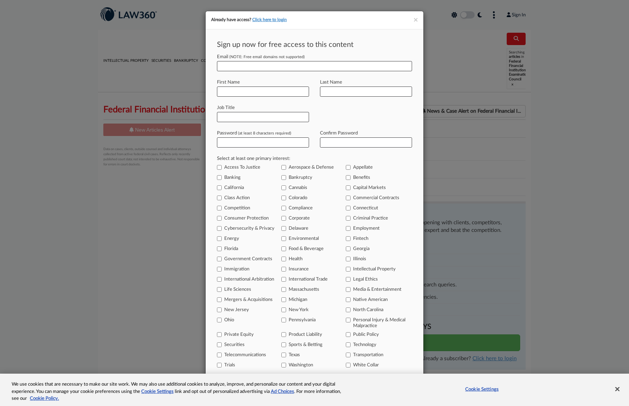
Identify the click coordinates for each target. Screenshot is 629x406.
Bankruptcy (300, 177)
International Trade (308, 279)
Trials (229, 365)
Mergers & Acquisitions (248, 299)
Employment (366, 228)
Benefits (361, 177)
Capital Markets (369, 187)
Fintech (360, 238)
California (234, 187)
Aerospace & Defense (311, 167)
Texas (294, 355)
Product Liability (305, 334)
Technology (364, 344)
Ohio (229, 320)
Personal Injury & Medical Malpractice (379, 323)
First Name (228, 82)
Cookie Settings (157, 391)
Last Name (331, 82)
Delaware (298, 228)
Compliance (301, 208)
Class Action (237, 198)
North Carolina (368, 309)
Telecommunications (245, 355)
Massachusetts (304, 289)
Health (295, 259)
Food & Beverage (306, 248)
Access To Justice (242, 167)
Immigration (236, 269)
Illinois (359, 259)
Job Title (226, 107)
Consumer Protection (246, 218)
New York (299, 309)
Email (261, 57)
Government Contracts (248, 259)
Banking (232, 177)
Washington (301, 365)
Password (254, 133)
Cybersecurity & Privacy (249, 228)
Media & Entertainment (377, 289)
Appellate (363, 167)
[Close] (617, 389)
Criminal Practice (370, 218)
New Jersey (236, 309)
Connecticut (365, 208)
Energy (231, 238)
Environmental (304, 238)
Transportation (368, 355)
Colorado (298, 198)
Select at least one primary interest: (253, 158)
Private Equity (239, 334)
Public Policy (366, 334)
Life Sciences (237, 289)
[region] (314, 390)
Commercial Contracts (376, 198)
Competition (237, 208)
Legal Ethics (365, 279)
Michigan (298, 299)
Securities (234, 344)
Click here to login (269, 19)
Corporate (299, 218)
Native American (370, 299)
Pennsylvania (302, 320)
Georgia (361, 248)
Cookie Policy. (44, 398)
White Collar (366, 365)
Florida (231, 248)
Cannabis (298, 187)
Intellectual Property (374, 269)
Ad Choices (282, 391)
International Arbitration (249, 279)
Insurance (299, 269)
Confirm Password (339, 133)
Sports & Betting (306, 344)
